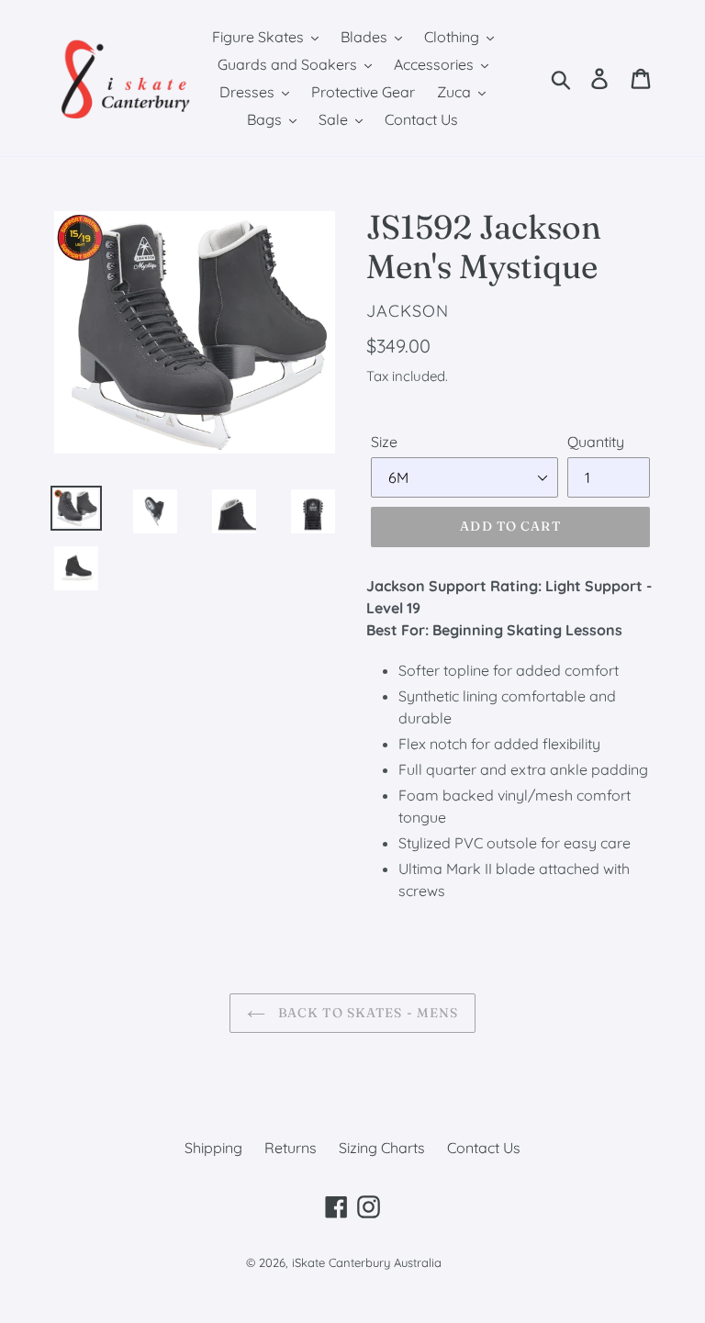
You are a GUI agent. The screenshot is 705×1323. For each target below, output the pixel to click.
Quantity (595, 441)
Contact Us (483, 1147)
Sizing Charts (382, 1147)
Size (384, 441)
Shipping (213, 1147)
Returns (290, 1147)
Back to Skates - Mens (366, 1012)
